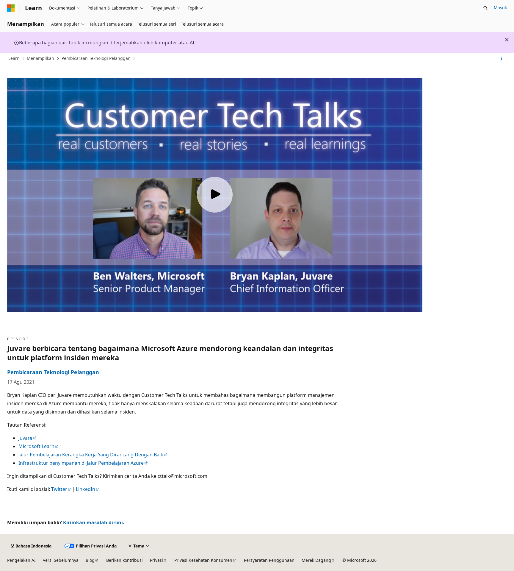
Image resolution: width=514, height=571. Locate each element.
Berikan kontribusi (124, 560)
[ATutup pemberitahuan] (507, 39)
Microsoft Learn (36, 446)
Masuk (500, 7)
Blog (90, 560)
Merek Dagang (316, 560)
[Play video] (215, 195)
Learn (14, 58)
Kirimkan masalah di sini (93, 522)
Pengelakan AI (21, 560)
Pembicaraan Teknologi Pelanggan (96, 58)
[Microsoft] (11, 8)
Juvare (25, 438)
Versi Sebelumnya (61, 560)
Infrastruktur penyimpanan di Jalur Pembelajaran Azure (81, 463)
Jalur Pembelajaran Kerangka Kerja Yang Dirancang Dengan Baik (90, 454)
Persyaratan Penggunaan (269, 560)
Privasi (156, 560)
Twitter (59, 489)
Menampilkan (40, 58)
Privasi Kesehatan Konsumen (203, 560)
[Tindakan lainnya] (501, 58)
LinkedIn (85, 489)
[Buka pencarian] (485, 8)
